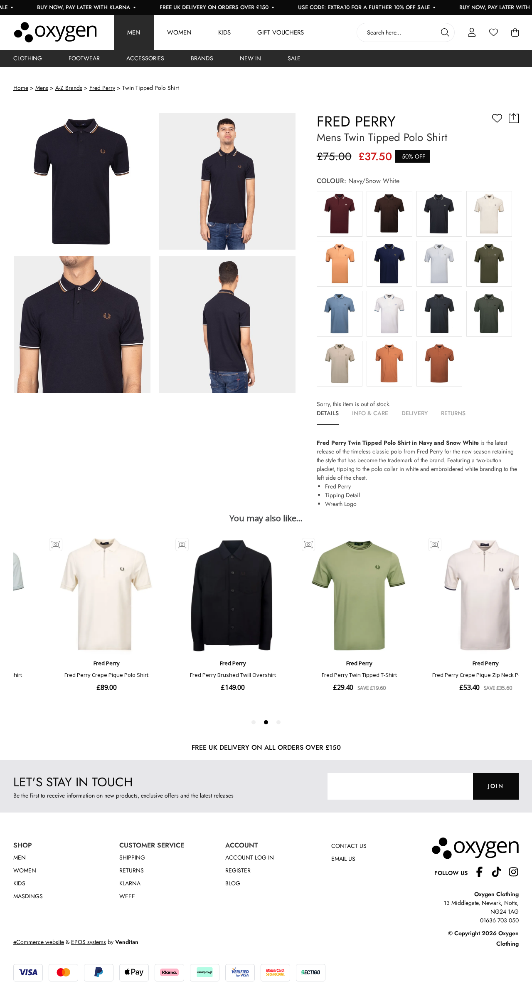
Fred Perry (102, 88)
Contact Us (349, 846)
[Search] (445, 32)
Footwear (84, 58)
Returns (131, 870)
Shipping (132, 857)
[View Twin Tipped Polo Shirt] (339, 214)
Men (133, 32)
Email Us (343, 859)
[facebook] (482, 873)
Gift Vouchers (280, 32)
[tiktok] (499, 873)
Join (496, 786)
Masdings (28, 896)
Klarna (129, 883)
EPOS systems (88, 942)
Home (20, 88)
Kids (224, 32)
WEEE (127, 896)
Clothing (27, 58)
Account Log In (249, 857)
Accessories (145, 58)
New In (250, 58)
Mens (41, 88)
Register (238, 870)
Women (179, 32)
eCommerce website (38, 942)
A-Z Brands (68, 88)
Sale (294, 58)
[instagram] (513, 873)
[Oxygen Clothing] (55, 32)
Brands (202, 58)
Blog (232, 883)
